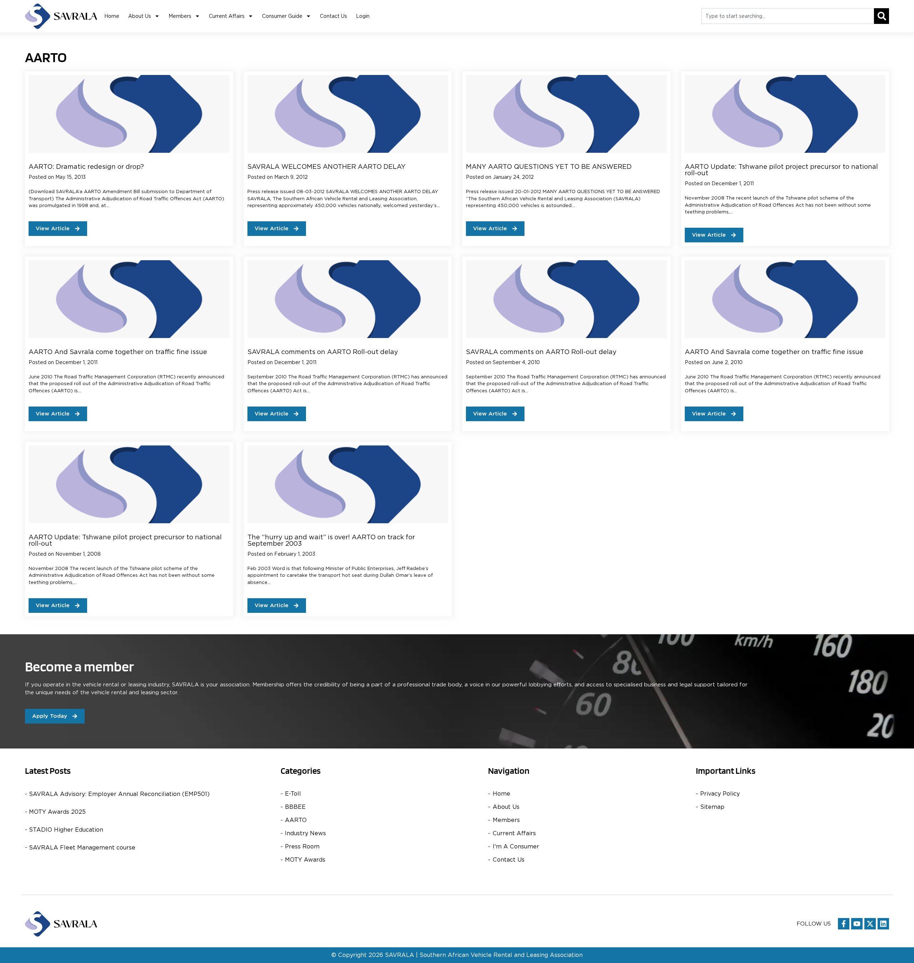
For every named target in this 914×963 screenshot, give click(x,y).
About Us (139, 16)
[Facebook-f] (843, 923)
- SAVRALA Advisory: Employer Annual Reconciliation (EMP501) (117, 794)
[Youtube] (857, 923)
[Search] (881, 16)
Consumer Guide (282, 16)
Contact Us (333, 16)
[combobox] (788, 16)
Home (111, 16)
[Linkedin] (883, 923)
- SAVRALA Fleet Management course (80, 847)
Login (363, 16)
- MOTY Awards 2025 (55, 811)
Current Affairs (227, 16)
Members (180, 16)
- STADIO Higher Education (64, 829)
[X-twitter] (870, 923)
